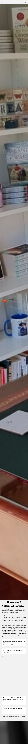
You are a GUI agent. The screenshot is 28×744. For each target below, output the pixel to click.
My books (11, 300)
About (4, 300)
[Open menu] (25, 2)
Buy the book (22, 716)
